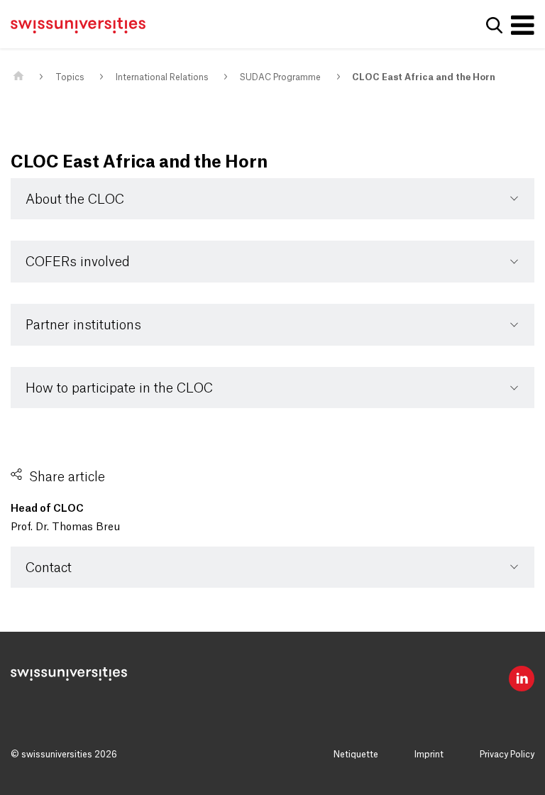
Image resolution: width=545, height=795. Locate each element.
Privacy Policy (507, 754)
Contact (49, 567)
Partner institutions (83, 325)
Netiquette (356, 754)
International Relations (162, 77)
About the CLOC (75, 199)
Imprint (429, 754)
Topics (69, 77)
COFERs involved (78, 262)
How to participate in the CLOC (119, 388)
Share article (67, 477)
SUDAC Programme (280, 77)
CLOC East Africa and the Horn (423, 77)
